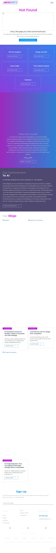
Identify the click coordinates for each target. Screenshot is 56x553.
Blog (21, 510)
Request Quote (24, 513)
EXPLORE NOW (12, 56)
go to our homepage (28, 40)
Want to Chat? (26, 161)
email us (36, 36)
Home (4, 515)
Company (5, 520)
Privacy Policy (49, 544)
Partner (5, 518)
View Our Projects (10, 205)
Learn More (9, 345)
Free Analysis (6, 523)
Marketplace (23, 515)
